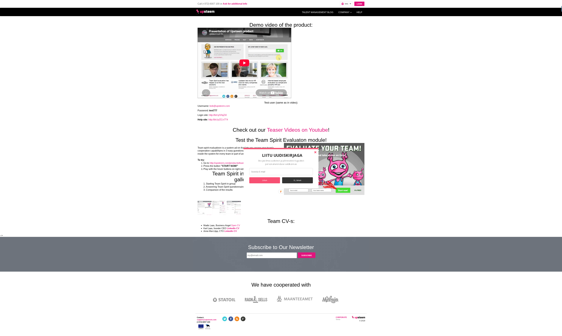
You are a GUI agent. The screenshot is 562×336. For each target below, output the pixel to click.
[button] (282, 155)
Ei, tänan (297, 180)
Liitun (264, 180)
